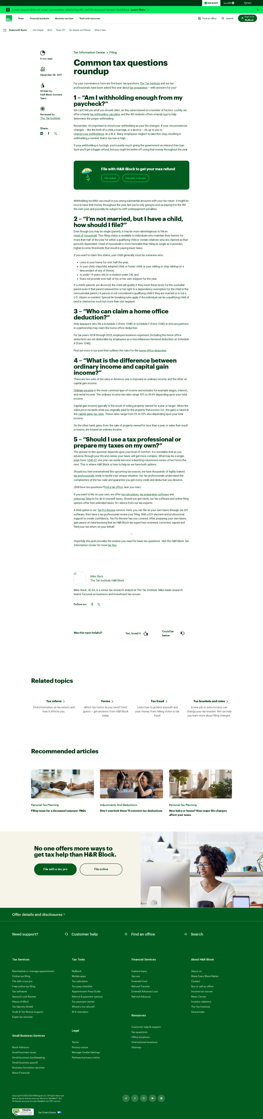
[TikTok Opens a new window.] (126, 1098)
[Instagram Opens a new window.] (143, 1098)
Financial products (39, 18)
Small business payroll (25, 1062)
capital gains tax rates (91, 414)
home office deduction (152, 350)
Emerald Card (139, 981)
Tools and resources (89, 18)
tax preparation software (154, 494)
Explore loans (139, 971)
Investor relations (201, 1001)
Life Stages (38, 30)
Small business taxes (24, 1052)
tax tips (112, 545)
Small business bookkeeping (28, 1057)
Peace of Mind (20, 1001)
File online (110, 178)
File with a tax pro (136, 178)
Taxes (21, 18)
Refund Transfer (141, 986)
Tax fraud (157, 701)
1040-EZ (92, 460)
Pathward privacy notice (86, 1057)
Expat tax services (22, 1016)
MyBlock (76, 971)
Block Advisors (20, 1047)
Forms (105, 701)
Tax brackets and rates (209, 701)
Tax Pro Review (106, 510)
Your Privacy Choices (47, 1112)
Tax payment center (83, 1001)
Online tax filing (21, 976)
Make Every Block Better (205, 976)
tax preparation (138, 87)
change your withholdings (89, 134)
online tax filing (82, 498)
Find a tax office (113, 487)
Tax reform (54, 701)
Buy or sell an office (202, 986)
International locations (145, 1042)
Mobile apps (79, 976)
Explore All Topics (18, 30)
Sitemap (136, 1047)
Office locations (141, 1037)
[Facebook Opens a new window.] (135, 1098)
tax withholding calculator (105, 114)
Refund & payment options (87, 996)
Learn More (138, 9)
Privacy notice (80, 1047)
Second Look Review (24, 996)
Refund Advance (141, 996)
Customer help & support (146, 1027)
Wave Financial (21, 1072)
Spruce (136, 976)
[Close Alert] (258, 10)
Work (49, 30)
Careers (195, 981)
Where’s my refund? (83, 1006)
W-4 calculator (80, 1011)
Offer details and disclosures (37, 914)
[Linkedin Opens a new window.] (161, 1098)
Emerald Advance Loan (145, 991)
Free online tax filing (23, 986)
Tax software (19, 991)
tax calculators (130, 494)
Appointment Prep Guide (86, 991)
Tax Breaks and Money (80, 30)
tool (165, 114)
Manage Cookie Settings (86, 1052)
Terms (75, 1042)
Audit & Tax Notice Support (27, 1011)
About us (196, 971)
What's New (100, 30)
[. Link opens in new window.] (23, 1112)
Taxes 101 (60, 30)
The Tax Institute (50, 118)
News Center (198, 996)
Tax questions (139, 1032)
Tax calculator (80, 981)
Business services (64, 18)
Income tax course (201, 991)
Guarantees (198, 1011)
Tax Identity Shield (22, 1006)
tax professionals (84, 475)
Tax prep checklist (82, 986)
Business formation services (28, 1067)
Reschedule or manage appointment (33, 971)
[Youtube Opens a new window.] (152, 1098)
